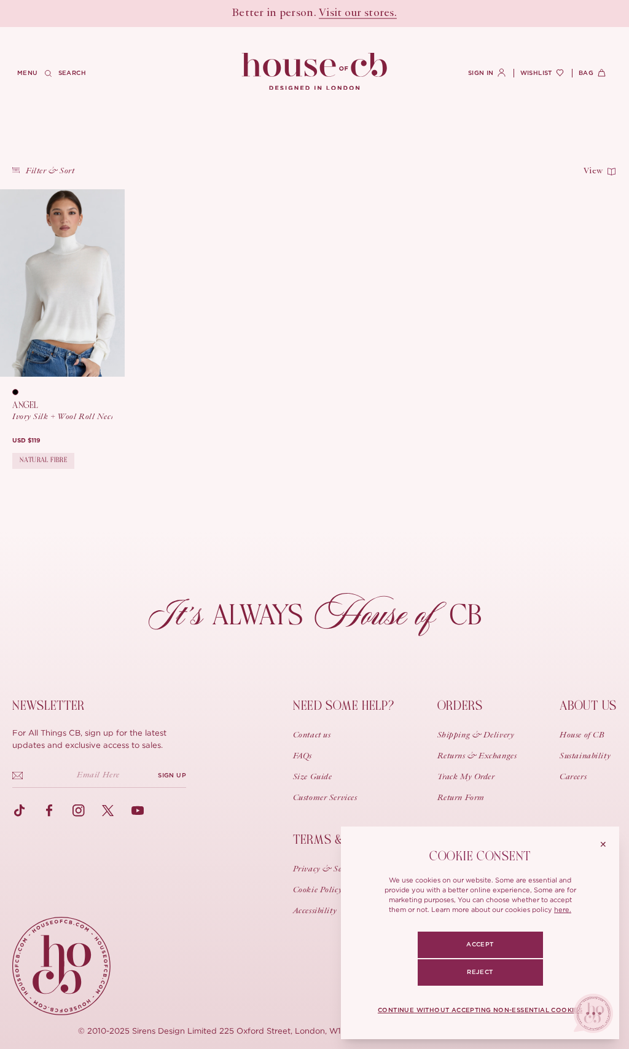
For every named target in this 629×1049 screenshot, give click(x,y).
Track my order (466, 777)
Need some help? (343, 706)
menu (27, 73)
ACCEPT (479, 944)
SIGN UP (172, 775)
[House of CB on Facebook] (49, 810)
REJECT (480, 972)
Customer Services (325, 798)
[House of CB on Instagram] (78, 810)
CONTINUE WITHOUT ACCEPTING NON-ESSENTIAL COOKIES (480, 1010)
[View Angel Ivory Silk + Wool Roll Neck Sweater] (62, 283)
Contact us (312, 735)
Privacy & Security (328, 869)
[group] (26, 441)
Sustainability (585, 756)
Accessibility (315, 911)
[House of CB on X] (108, 810)
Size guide (312, 777)
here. (562, 909)
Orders (460, 706)
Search (72, 73)
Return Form (461, 798)
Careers (573, 777)
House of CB (582, 735)
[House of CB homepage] (61, 966)
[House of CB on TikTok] (19, 810)
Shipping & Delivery (476, 735)
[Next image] (110, 282)
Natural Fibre (43, 460)
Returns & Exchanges (477, 756)
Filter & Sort (50, 171)
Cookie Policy (317, 890)
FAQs (302, 756)
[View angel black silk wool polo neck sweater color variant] (19, 392)
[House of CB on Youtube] (137, 810)
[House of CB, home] (315, 71)
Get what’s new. (384, 13)
